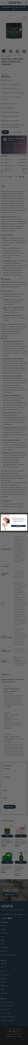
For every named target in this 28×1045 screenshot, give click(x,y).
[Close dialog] (26, 515)
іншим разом (18, 527)
